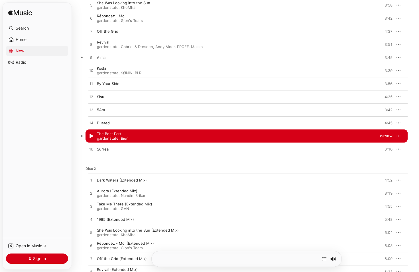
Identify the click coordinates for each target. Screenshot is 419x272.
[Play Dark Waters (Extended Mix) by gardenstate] (91, 180)
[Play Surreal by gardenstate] (91, 149)
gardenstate (108, 7)
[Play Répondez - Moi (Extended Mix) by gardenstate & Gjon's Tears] (91, 245)
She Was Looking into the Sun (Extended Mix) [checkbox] (138, 230)
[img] (20, 13)
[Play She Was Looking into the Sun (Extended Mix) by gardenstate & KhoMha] (91, 232)
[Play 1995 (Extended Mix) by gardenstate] (91, 219)
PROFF (183, 46)
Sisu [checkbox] (100, 96)
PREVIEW (386, 5)
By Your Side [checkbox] (108, 83)
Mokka (197, 46)
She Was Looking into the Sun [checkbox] (123, 3)
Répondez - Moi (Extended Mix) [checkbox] (125, 243)
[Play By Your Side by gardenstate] (91, 83)
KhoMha (128, 7)
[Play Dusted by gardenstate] (91, 123)
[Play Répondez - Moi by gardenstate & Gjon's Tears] (91, 18)
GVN (125, 208)
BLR (138, 73)
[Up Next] (324, 259)
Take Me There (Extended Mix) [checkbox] (124, 204)
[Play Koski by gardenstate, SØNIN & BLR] (91, 70)
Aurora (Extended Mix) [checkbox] (117, 191)
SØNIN (127, 73)
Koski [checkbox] (101, 68)
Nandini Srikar (133, 195)
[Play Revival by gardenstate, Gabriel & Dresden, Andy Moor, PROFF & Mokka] (91, 44)
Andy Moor (165, 46)
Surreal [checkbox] (103, 149)
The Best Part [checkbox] (109, 133)
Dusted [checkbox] (103, 123)
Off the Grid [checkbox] (107, 31)
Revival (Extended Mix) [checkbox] (117, 269)
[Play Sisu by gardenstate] (91, 97)
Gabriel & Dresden (137, 46)
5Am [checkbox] (101, 110)
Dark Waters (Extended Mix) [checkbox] (122, 180)
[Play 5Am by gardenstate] (91, 110)
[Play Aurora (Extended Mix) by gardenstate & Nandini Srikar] (91, 193)
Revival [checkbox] (103, 42)
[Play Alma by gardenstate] (91, 57)
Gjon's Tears (132, 20)
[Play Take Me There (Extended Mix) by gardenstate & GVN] (91, 206)
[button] (37, 28)
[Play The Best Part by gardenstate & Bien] (91, 136)
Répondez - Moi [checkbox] (111, 16)
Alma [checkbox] (101, 57)
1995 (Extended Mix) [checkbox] (115, 219)
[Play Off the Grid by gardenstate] (91, 31)
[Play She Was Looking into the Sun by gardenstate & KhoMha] (91, 5)
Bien (125, 138)
